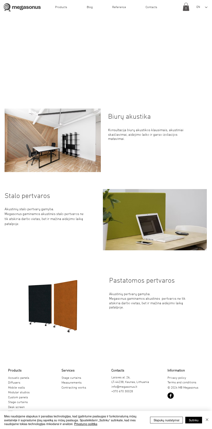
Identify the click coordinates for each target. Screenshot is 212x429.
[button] (61, 7)
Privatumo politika (85, 424)
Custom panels (18, 397)
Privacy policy (176, 378)
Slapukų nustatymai (166, 420)
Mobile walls (16, 388)
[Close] (207, 420)
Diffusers (14, 383)
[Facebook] (170, 395)
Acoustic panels (18, 378)
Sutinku (194, 420)
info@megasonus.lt (124, 387)
